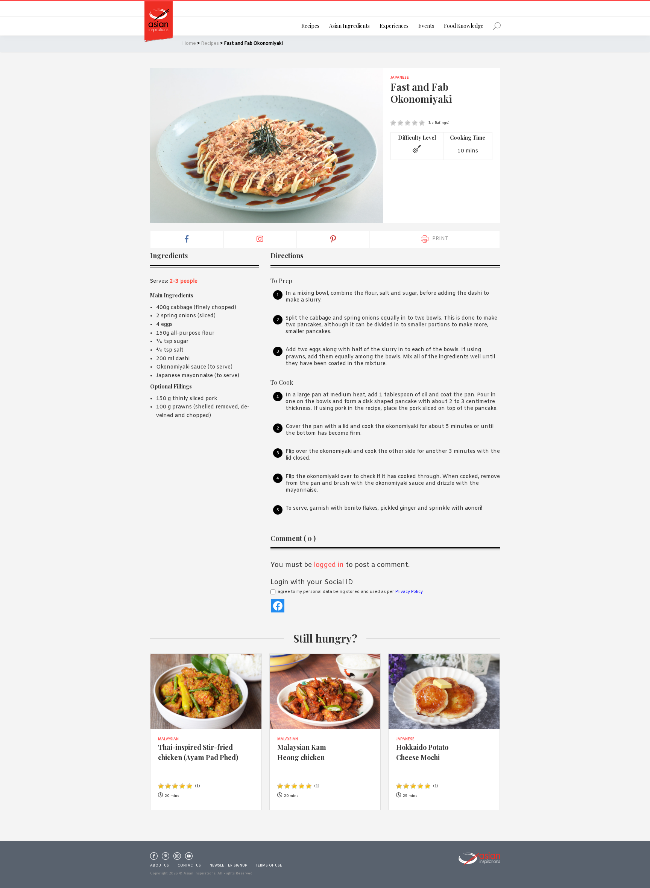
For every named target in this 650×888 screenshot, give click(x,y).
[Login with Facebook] (277, 605)
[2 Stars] (400, 123)
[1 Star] (393, 123)
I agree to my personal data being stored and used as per (349, 591)
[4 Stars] (415, 123)
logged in (329, 565)
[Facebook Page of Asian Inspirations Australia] (154, 858)
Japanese (399, 78)
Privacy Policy (409, 591)
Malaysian (168, 739)
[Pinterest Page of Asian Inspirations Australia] (165, 858)
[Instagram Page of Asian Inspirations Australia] (177, 858)
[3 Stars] (407, 123)
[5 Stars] (422, 123)
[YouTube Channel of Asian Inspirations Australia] (189, 858)
